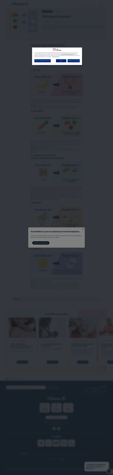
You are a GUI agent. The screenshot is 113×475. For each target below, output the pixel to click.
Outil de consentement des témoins (42, 60)
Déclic (61, 60)
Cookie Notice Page (55, 56)
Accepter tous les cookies (73, 60)
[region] (57, 56)
